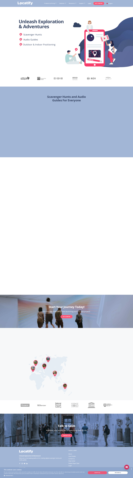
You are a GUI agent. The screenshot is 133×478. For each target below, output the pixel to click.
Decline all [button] (118, 472)
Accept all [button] (97, 472)
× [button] (131, 469)
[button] (44, 475)
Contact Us (71, 459)
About (70, 454)
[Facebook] (19, 463)
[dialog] (66, 472)
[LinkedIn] (27, 463)
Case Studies (72, 456)
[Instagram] (22, 463)
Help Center (71, 461)
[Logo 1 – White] (25, 2)
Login (70, 465)
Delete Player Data (73, 463)
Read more (61, 473)
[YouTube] (24, 463)
